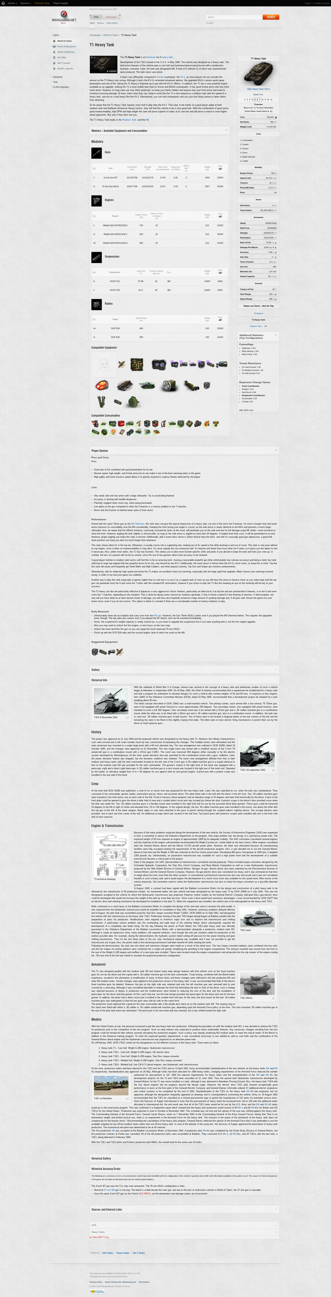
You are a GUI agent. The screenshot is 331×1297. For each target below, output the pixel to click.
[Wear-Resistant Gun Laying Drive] (183, 364)
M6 (265, 326)
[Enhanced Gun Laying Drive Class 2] (221, 364)
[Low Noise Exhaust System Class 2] (104, 364)
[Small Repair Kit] (130, 432)
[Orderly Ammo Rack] (95, 432)
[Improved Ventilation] (95, 652)
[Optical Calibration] (112, 423)
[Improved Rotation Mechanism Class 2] (169, 385)
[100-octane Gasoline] (147, 423)
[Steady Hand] (147, 432)
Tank (96, 17)
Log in (308, 3)
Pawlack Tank (256, 326)
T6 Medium (258, 313)
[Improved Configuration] (192, 364)
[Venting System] (201, 364)
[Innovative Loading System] (210, 364)
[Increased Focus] (113, 432)
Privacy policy (96, 1282)
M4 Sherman (137, 523)
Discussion (111, 17)
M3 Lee (157, 615)
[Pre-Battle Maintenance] (172, 423)
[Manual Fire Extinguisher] (163, 423)
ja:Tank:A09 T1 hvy (99, 1237)
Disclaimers (144, 1282)
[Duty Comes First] (207, 423)
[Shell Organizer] (216, 423)
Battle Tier (258, 94)
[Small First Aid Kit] (122, 432)
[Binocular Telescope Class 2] (102, 402)
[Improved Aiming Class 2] (192, 385)
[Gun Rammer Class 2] (118, 402)
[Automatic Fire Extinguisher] (95, 423)
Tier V (267, 89)
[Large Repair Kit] (198, 423)
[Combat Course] (156, 432)
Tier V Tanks (139, 1253)
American (151, 57)
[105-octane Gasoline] (155, 423)
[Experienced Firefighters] (138, 423)
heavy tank (167, 57)
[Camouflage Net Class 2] (137, 364)
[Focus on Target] (104, 432)
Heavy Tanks (123, 1253)
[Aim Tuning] (130, 423)
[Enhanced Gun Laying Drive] (111, 652)
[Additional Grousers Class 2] (125, 385)
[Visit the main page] (64, 17)
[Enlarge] (127, 717)
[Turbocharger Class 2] (133, 402)
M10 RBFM (145, 1193)
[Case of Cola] (121, 423)
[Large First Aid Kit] (189, 423)
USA (249, 89)
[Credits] (220, 168)
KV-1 (182, 77)
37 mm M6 (109, 1190)
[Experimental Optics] (174, 364)
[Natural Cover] (103, 423)
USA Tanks (107, 1253)
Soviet (160, 77)
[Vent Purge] (181, 423)
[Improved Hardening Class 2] (103, 385)
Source (100, 23)
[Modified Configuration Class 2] (147, 385)
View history (112, 23)
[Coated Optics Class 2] (159, 364)
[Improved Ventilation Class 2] (207, 385)
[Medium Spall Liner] (121, 364)
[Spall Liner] (119, 652)
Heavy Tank (258, 89)
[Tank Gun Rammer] (103, 652)
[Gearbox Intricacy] (138, 432)
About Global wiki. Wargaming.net (120, 1282)
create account (321, 3)
